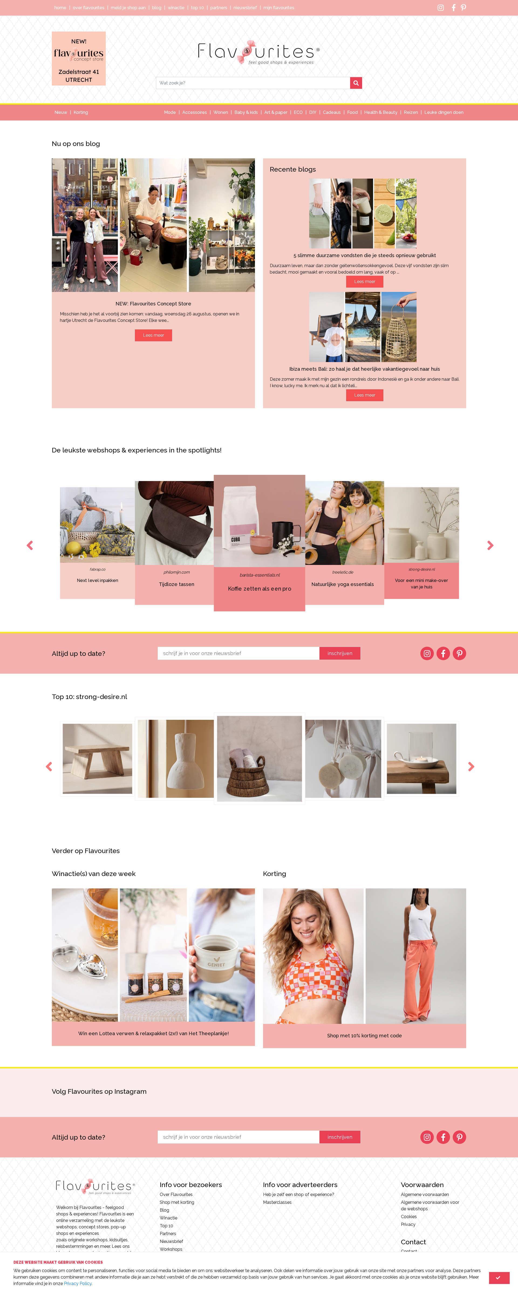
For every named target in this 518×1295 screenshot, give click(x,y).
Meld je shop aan (128, 7)
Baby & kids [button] (246, 112)
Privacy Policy (77, 1283)
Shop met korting (177, 1202)
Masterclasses (277, 1202)
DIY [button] (312, 112)
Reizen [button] (411, 112)
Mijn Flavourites (279, 7)
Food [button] (352, 112)
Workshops (171, 1249)
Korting (81, 112)
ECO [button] (298, 112)
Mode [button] (170, 112)
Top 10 (197, 7)
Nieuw (60, 112)
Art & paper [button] (275, 112)
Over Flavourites (88, 7)
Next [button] (489, 540)
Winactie (176, 7)
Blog (156, 7)
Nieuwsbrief (245, 7)
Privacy (408, 1224)
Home (60, 7)
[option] (53, 543)
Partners (218, 7)
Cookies (409, 1216)
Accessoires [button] (194, 112)
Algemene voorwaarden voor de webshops (430, 1205)
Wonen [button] (220, 112)
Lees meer (153, 335)
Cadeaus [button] (332, 112)
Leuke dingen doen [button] (444, 112)
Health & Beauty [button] (380, 112)
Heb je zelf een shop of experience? (298, 1194)
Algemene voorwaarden (425, 1194)
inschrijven (340, 653)
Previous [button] (28, 540)
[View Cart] (499, 1278)
